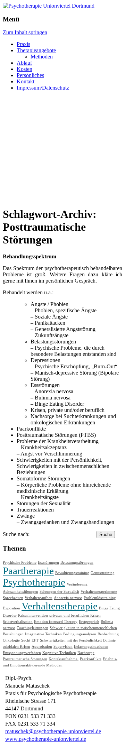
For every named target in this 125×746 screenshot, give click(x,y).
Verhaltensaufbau (38, 598)
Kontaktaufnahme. (63, 659)
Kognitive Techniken (59, 653)
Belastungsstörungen (76, 562)
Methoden (42, 56)
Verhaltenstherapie (60, 605)
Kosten (24, 69)
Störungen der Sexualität (59, 591)
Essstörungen (48, 562)
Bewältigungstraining (72, 573)
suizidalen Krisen (16, 646)
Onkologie (11, 640)
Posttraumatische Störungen (25, 659)
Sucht (25, 640)
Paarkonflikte (90, 659)
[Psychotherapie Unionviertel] (48, 6)
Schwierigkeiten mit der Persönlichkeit (71, 640)
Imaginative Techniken (43, 634)
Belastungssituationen (91, 646)
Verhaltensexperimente (99, 591)
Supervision (63, 646)
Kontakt (25, 81)
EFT (35, 640)
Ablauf (24, 63)
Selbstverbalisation (18, 622)
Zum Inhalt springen (25, 32)
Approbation (42, 646)
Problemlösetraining (100, 598)
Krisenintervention (33, 615)
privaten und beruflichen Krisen (75, 615)
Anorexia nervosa (68, 598)
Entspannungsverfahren (22, 653)
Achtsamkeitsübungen (20, 591)
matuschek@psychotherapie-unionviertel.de (53, 731)
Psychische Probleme (19, 562)
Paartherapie (28, 570)
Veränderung (77, 584)
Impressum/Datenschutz (43, 88)
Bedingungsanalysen (79, 634)
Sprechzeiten (13, 598)
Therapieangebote (36, 50)
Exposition (11, 608)
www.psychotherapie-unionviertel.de (45, 739)
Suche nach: (16, 534)
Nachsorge (85, 653)
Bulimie (109, 640)
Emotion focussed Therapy (55, 622)
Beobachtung (108, 634)
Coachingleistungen (32, 628)
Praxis (23, 44)
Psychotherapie (34, 582)
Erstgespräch (89, 622)
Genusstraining (103, 573)
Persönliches (30, 75)
